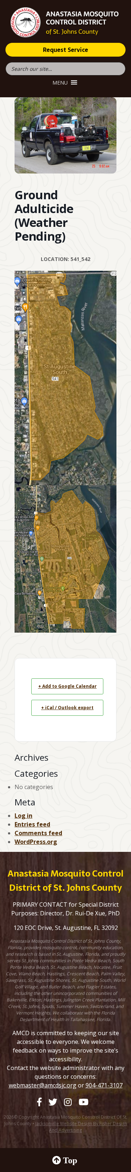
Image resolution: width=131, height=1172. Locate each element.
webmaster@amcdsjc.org (42, 1085)
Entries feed (32, 824)
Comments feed (38, 833)
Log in (23, 816)
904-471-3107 (104, 1085)
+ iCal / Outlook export (67, 708)
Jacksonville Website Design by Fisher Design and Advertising (81, 1126)
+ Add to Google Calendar (67, 686)
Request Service (65, 49)
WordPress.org (36, 842)
